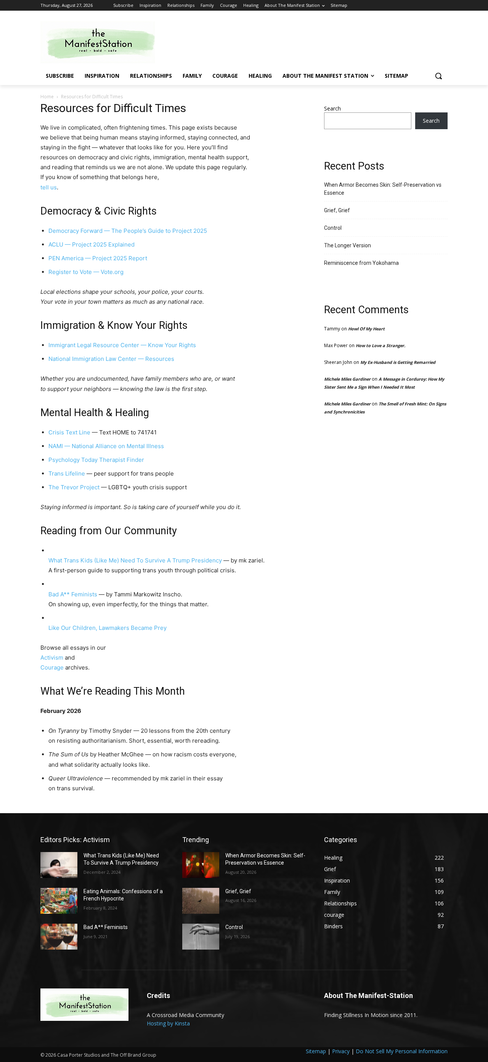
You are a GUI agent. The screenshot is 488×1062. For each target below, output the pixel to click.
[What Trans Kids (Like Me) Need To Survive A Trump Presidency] (58, 865)
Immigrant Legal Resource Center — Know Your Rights (122, 345)
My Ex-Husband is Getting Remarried (397, 362)
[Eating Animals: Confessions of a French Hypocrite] (58, 901)
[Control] (200, 937)
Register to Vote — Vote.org (86, 272)
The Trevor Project (74, 487)
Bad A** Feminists (72, 594)
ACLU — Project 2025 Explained (91, 244)
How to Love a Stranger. (380, 345)
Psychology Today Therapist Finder (96, 459)
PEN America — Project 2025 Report (97, 258)
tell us (48, 187)
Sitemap (316, 1051)
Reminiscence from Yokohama (361, 263)
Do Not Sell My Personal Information (402, 1051)
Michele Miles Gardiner (347, 379)
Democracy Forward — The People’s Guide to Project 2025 (127, 230)
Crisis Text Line (69, 432)
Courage (52, 667)
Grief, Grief (337, 210)
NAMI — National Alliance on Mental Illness (106, 446)
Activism (51, 657)
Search (332, 108)
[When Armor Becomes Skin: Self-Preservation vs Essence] (200, 865)
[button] (438, 76)
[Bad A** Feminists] (58, 937)
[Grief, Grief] (200, 901)
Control (333, 228)
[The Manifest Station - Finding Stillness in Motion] (101, 42)
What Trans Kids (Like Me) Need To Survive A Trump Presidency (135, 560)
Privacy (341, 1051)
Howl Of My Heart (366, 329)
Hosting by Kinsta (168, 1023)
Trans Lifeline (66, 473)
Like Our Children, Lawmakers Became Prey (107, 627)
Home (47, 96)
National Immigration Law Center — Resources (111, 358)
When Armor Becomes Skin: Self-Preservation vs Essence (382, 189)
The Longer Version (347, 245)
